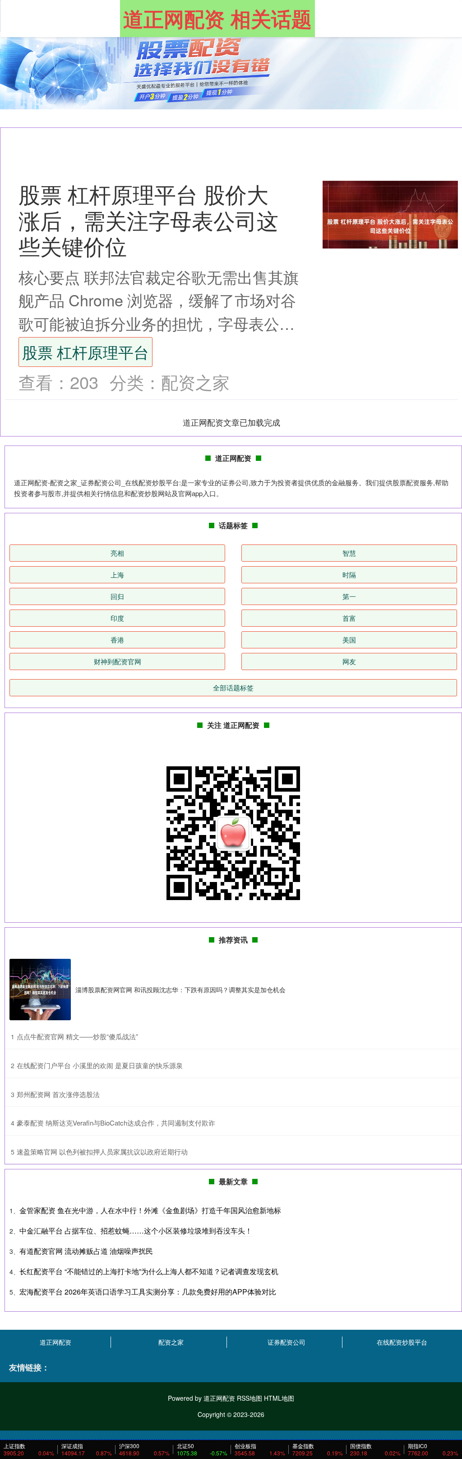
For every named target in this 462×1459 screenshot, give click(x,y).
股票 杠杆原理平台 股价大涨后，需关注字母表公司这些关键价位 (148, 219)
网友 (349, 661)
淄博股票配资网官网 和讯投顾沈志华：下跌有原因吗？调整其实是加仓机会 (180, 989)
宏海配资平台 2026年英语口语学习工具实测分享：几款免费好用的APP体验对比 (147, 1291)
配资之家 (171, 1341)
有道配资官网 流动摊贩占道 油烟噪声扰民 (86, 1251)
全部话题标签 (233, 687)
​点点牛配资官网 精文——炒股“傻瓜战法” (77, 1036)
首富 (349, 618)
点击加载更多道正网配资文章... (232, 422)
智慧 (349, 553)
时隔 (349, 574)
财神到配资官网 (117, 661)
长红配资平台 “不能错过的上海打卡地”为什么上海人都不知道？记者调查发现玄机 (148, 1271)
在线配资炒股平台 (402, 1341)
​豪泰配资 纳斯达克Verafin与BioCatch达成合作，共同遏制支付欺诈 (116, 1122)
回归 (117, 596)
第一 (349, 596)
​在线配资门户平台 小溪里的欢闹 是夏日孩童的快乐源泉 (100, 1065)
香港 (117, 639)
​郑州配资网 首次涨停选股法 (58, 1094)
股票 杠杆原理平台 (85, 352)
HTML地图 (279, 1398)
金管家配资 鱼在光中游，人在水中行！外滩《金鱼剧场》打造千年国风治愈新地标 (150, 1210)
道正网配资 (55, 1341)
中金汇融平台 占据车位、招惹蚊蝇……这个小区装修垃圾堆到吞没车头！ (135, 1230)
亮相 (117, 553)
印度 (117, 618)
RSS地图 (249, 1398)
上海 (117, 574)
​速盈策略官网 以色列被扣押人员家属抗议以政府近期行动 (102, 1151)
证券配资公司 (286, 1341)
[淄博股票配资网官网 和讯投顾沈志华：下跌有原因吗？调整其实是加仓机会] (40, 989)
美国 (349, 639)
